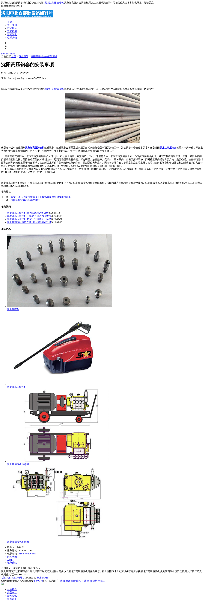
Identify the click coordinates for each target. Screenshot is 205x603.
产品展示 (12, 28)
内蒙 (84, 581)
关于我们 (12, 25)
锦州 (94, 581)
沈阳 (62, 581)
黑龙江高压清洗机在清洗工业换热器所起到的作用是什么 (41, 197)
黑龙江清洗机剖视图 (18, 541)
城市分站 (12, 562)
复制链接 (38, 581)
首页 (9, 22)
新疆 (67, 581)
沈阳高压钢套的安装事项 (44, 56)
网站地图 (12, 556)
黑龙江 (101, 581)
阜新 (73, 581)
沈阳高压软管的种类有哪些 (25, 200)
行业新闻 (23, 56)
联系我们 (12, 37)
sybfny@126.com (27, 553)
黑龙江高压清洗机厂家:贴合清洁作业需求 (29, 216)
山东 (78, 581)
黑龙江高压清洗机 (54, 2)
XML (10, 559)
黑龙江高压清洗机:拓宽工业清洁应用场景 (29, 219)
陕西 (89, 581)
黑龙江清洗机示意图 (18, 464)
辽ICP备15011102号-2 (13, 577)
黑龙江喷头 (13, 309)
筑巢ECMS (42, 577)
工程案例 (12, 31)
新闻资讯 (12, 34)
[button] (5, 53)
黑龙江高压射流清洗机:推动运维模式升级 (29, 222)
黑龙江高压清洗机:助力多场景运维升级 (28, 213)
